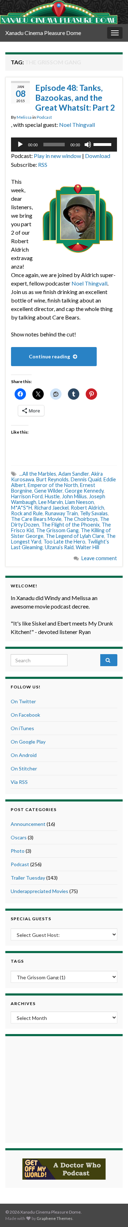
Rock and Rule (27, 513)
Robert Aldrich (87, 508)
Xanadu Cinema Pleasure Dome (43, 32)
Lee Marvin (50, 502)
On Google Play (28, 742)
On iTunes (22, 728)
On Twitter (23, 701)
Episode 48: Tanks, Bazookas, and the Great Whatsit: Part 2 (75, 97)
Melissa (24, 117)
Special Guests (31, 918)
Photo (18, 851)
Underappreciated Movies (39, 891)
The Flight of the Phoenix (70, 525)
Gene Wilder (48, 491)
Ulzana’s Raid (59, 547)
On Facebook (25, 715)
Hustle (52, 496)
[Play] (20, 144)
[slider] (103, 143)
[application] (64, 144)
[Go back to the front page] (58, 12)
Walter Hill (87, 547)
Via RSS (19, 782)
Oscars (19, 837)
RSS (42, 164)
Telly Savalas (94, 513)
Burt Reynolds (52, 479)
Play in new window (57, 155)
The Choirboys (81, 519)
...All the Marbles (37, 474)
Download (97, 155)
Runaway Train (61, 513)
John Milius (74, 496)
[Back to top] (112, 1211)
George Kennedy (84, 491)
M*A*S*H (21, 508)
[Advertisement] (64, 1088)
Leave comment (99, 558)
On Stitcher (24, 768)
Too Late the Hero (64, 542)
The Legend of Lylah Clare (75, 536)
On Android (24, 755)
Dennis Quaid (86, 479)
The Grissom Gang (57, 530)
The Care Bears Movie (36, 519)
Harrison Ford (27, 496)
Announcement (28, 824)
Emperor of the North (53, 485)
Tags (17, 961)
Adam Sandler (73, 474)
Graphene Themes (55, 1218)
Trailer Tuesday (28, 878)
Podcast (44, 117)
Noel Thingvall (77, 124)
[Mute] (87, 144)
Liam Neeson (79, 502)
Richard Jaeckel (51, 508)
